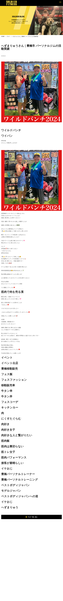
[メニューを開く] (60, 2)
